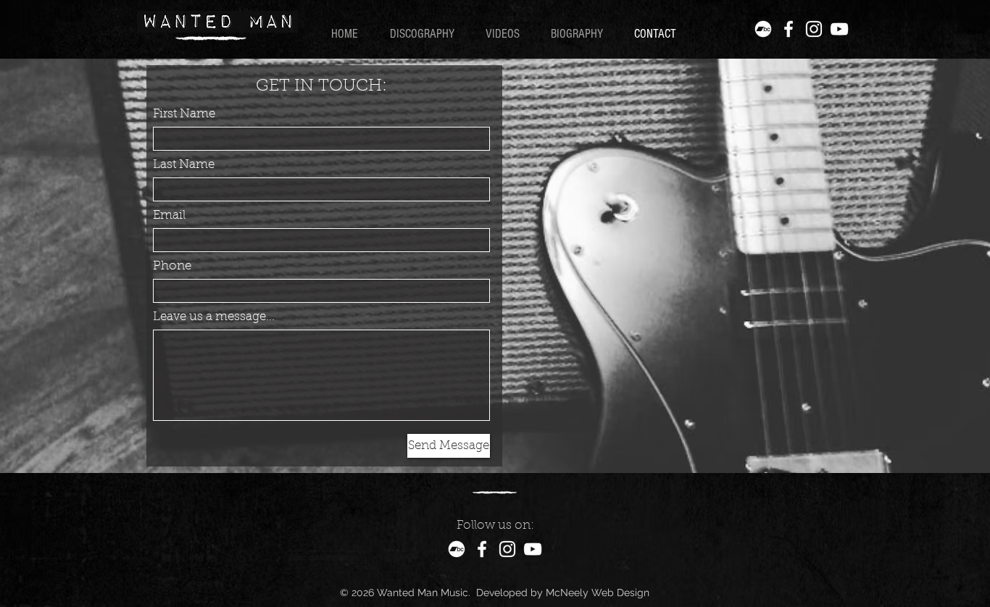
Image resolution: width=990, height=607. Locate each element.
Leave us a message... (214, 317)
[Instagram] (814, 29)
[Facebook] (788, 29)
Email (169, 215)
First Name (184, 114)
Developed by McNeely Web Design (562, 592)
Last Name (184, 165)
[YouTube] (839, 29)
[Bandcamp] (763, 29)
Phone (172, 266)
